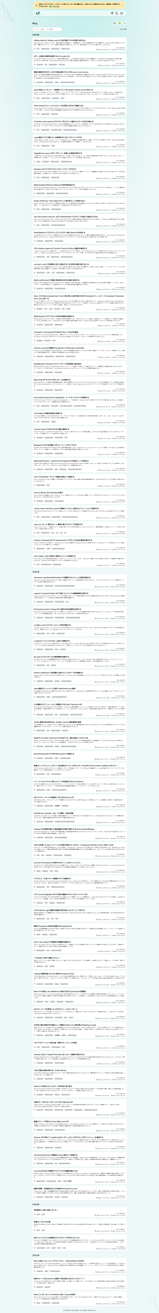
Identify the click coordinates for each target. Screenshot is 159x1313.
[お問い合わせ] (112, 13)
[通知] (116, 13)
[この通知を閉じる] (122, 5)
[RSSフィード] (125, 23)
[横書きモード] (114, 23)
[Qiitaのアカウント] (119, 23)
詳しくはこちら (54, 6)
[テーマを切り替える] (121, 13)
